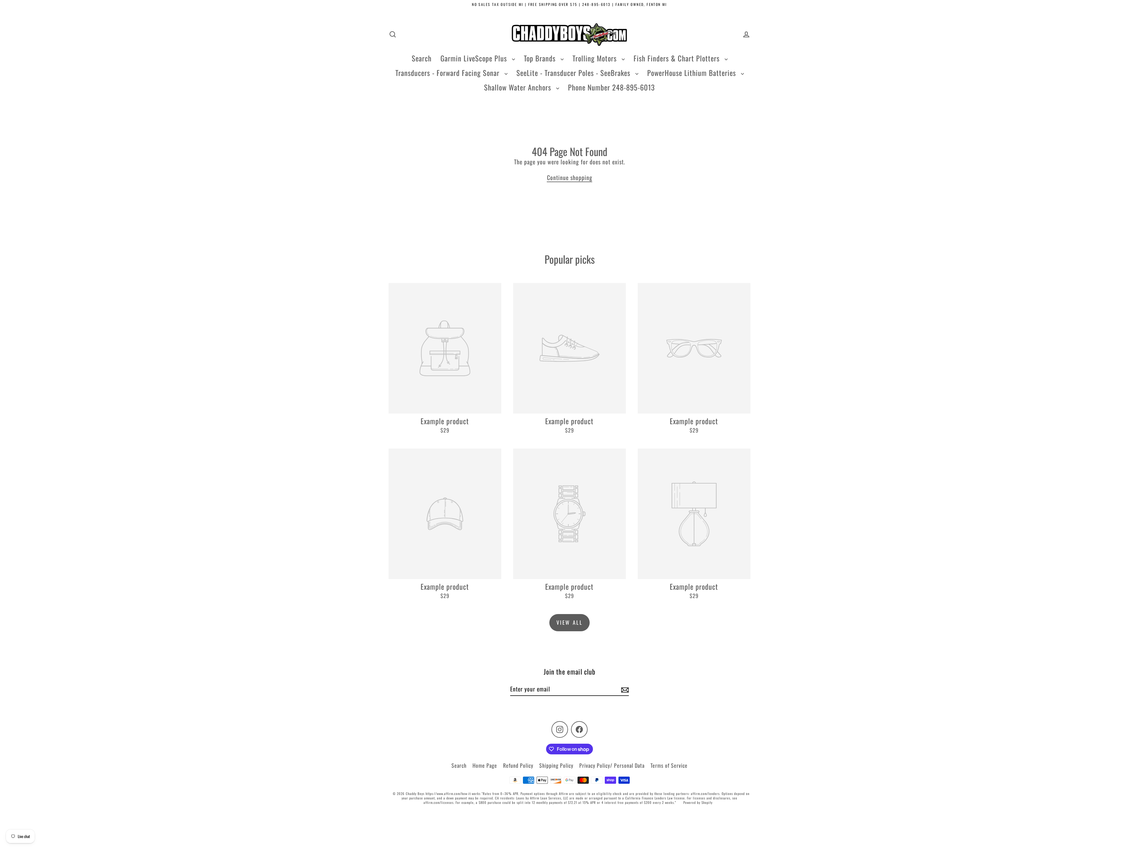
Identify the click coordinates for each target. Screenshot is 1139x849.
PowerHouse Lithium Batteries (692, 72)
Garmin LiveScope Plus (474, 58)
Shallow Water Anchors (518, 87)
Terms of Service (669, 765)
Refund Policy (518, 765)
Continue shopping (569, 177)
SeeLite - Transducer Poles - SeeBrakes (574, 72)
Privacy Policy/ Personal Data (612, 765)
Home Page (485, 765)
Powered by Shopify (697, 802)
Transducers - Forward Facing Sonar (448, 72)
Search (422, 58)
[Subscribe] (624, 689)
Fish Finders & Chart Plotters (678, 58)
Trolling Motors (595, 58)
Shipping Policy (556, 765)
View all (569, 622)
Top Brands (541, 58)
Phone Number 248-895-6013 (611, 87)
